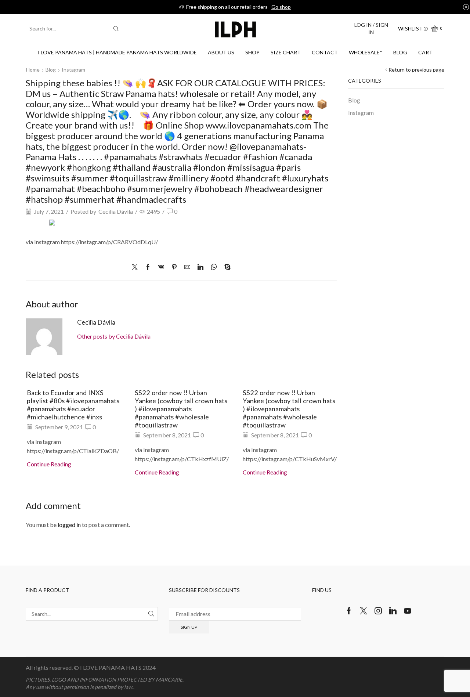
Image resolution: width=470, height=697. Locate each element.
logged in (69, 524)
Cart (425, 52)
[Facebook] (148, 267)
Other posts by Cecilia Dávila (114, 336)
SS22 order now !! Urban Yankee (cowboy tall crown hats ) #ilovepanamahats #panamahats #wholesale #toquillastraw (181, 409)
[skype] (226, 267)
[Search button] (116, 28)
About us (221, 52)
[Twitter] (136, 267)
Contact (325, 52)
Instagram (73, 69)
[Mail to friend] (187, 267)
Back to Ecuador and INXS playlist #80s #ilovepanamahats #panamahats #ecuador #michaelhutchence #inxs (73, 405)
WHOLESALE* (365, 52)
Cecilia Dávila (115, 211)
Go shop (281, 7)
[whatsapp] (214, 267)
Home (33, 69)
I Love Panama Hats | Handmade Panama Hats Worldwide (117, 52)
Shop (252, 52)
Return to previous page (416, 69)
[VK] (161, 267)
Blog (400, 52)
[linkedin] (200, 267)
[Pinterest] (174, 267)
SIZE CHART (286, 52)
